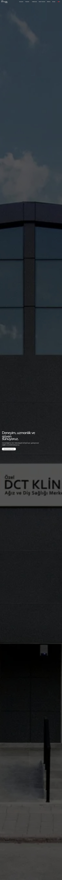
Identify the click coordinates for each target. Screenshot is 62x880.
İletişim (53, 1)
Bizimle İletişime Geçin (9, 447)
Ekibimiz (48, 1)
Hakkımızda (34, 1)
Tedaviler (27, 1)
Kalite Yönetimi (42, 1)
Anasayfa (21, 1)
